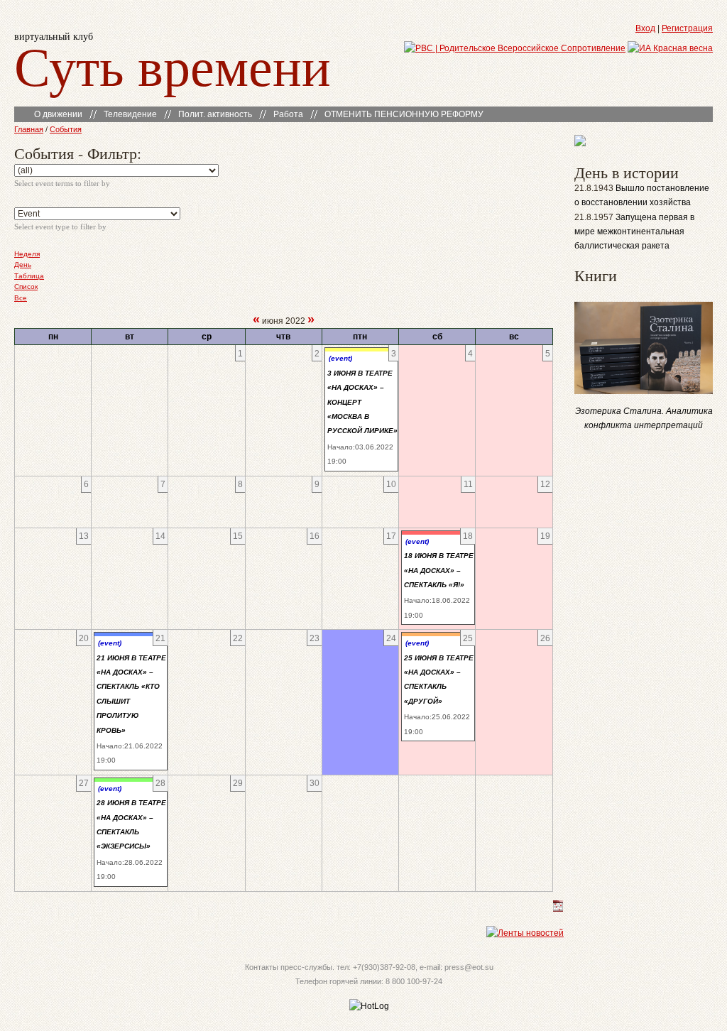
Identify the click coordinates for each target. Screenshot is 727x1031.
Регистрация (687, 28)
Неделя (27, 254)
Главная (28, 129)
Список (26, 286)
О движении (58, 114)
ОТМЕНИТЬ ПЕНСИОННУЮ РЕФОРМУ (403, 114)
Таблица (29, 276)
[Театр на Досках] (580, 143)
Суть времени (172, 65)
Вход (645, 28)
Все (20, 298)
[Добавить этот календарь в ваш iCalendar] (558, 909)
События (66, 129)
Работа (288, 114)
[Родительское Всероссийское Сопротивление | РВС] (514, 48)
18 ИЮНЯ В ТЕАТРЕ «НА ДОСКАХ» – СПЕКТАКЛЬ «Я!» (439, 570)
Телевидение (130, 114)
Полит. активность (215, 114)
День (22, 264)
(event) (340, 358)
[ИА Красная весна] (670, 48)
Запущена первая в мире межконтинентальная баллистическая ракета (634, 231)
